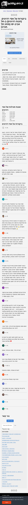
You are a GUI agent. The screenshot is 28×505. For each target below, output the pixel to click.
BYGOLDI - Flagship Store (8, 450)
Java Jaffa (4, 444)
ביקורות (4, 10)
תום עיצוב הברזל (5, 436)
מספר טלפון (10, 420)
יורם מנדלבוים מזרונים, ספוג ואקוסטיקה (10, 440)
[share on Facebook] (12, 15)
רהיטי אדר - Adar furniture (8, 475)
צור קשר (3, 7)
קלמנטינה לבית (5, 457)
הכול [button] (15, 425)
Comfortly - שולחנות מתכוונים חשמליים (10, 452)
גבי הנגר (4, 469)
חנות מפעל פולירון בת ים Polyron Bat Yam (11, 479)
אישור (6, 502)
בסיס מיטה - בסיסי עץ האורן (8, 448)
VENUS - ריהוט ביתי (6, 483)
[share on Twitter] (14, 15)
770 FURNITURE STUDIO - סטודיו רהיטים (11, 455)
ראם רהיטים (4, 446)
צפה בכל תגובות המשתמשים (15, 52)
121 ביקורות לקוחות (8, 35)
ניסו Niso (4, 467)
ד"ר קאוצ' (4, 477)
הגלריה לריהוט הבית (6, 465)
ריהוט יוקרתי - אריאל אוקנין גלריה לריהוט (11, 461)
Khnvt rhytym (9, 10)
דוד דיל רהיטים (5, 463)
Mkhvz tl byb (15, 10)
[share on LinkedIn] (16, 15)
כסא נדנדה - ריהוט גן (6, 438)
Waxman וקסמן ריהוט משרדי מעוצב (10, 486)
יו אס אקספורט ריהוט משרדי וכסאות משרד (11, 434)
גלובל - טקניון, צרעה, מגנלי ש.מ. (9, 442)
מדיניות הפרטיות (8, 499)
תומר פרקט (4, 459)
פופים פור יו (4, 481)
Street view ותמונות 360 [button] (7, 425)
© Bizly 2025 (5, 495)
